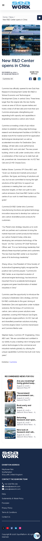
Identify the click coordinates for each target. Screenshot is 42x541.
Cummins (13, 362)
